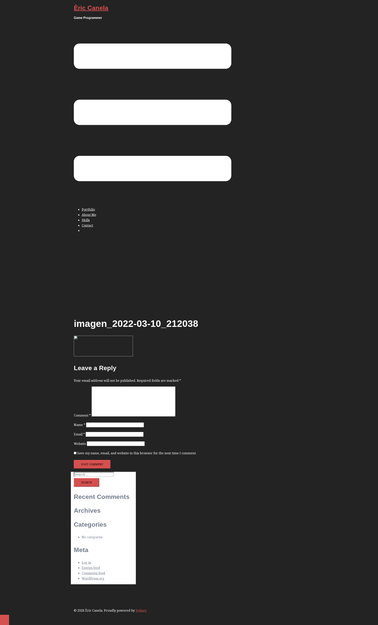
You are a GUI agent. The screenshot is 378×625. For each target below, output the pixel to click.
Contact (87, 225)
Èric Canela (91, 7)
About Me (89, 215)
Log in (86, 562)
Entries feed (91, 568)
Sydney (141, 610)
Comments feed (93, 573)
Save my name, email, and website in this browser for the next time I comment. (136, 453)
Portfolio (88, 209)
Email (79, 434)
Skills (86, 220)
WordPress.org (93, 578)
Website (80, 444)
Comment (82, 415)
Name (79, 425)
